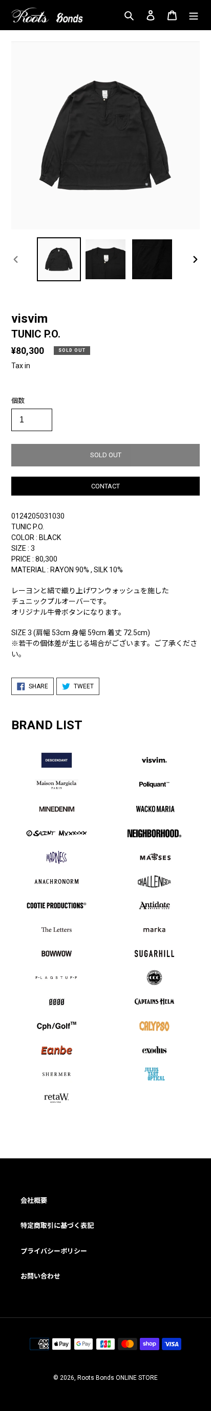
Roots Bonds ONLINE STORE (117, 1377)
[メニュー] (193, 15)
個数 (18, 401)
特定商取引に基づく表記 (57, 1225)
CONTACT (105, 486)
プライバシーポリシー (53, 1251)
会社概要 (33, 1200)
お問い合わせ (40, 1276)
